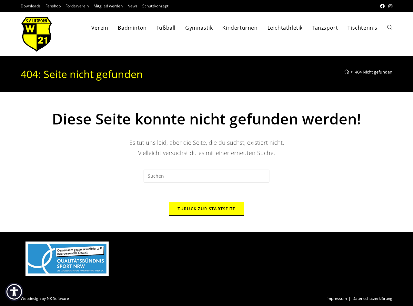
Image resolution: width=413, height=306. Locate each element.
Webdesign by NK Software (45, 298)
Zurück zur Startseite (206, 209)
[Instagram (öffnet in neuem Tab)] (389, 6)
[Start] (347, 72)
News (132, 6)
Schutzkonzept (155, 6)
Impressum (337, 298)
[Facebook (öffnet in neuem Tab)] (382, 6)
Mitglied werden (108, 6)
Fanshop (53, 6)
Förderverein (77, 6)
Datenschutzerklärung (372, 298)
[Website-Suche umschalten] (389, 28)
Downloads (31, 6)
